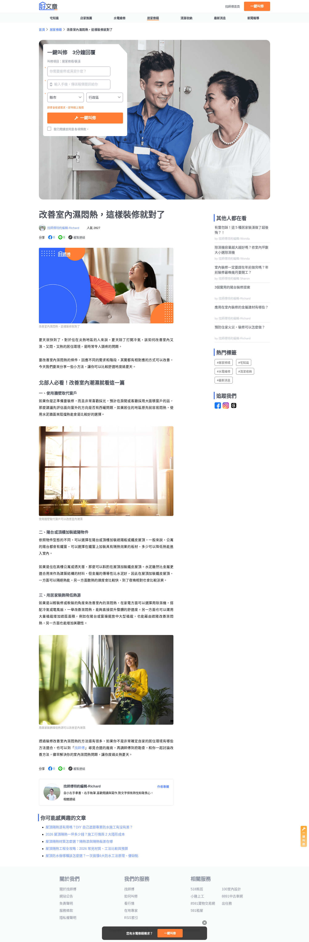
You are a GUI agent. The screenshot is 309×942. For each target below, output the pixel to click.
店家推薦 (86, 18)
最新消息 (220, 18)
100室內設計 (231, 889)
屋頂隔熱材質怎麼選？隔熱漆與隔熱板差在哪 (79, 841)
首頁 (42, 29)
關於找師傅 (67, 889)
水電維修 (119, 18)
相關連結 (69, 799)
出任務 (227, 903)
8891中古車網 (232, 896)
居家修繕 (153, 18)
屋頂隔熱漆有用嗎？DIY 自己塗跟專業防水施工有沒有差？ (89, 827)
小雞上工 (197, 896)
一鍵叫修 (257, 6)
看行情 (129, 903)
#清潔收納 (245, 371)
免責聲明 (66, 903)
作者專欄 (163, 786)
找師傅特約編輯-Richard (63, 228)
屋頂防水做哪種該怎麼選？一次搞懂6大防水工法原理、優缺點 (92, 856)
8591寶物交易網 (203, 903)
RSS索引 (131, 918)
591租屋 (197, 910)
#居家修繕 (223, 362)
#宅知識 (243, 362)
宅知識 (54, 18)
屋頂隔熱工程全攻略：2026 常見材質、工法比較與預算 (87, 848)
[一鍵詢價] (304, 846)
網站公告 (66, 896)
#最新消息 (223, 380)
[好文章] (48, 6)
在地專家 (131, 910)
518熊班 (197, 889)
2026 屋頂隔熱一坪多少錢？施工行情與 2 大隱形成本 (85, 834)
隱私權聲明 (67, 918)
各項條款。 (81, 129)
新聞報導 (253, 18)
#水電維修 (223, 371)
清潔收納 (186, 18)
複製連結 (79, 237)
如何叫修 (131, 896)
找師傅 (79, 748)
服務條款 (66, 910)
